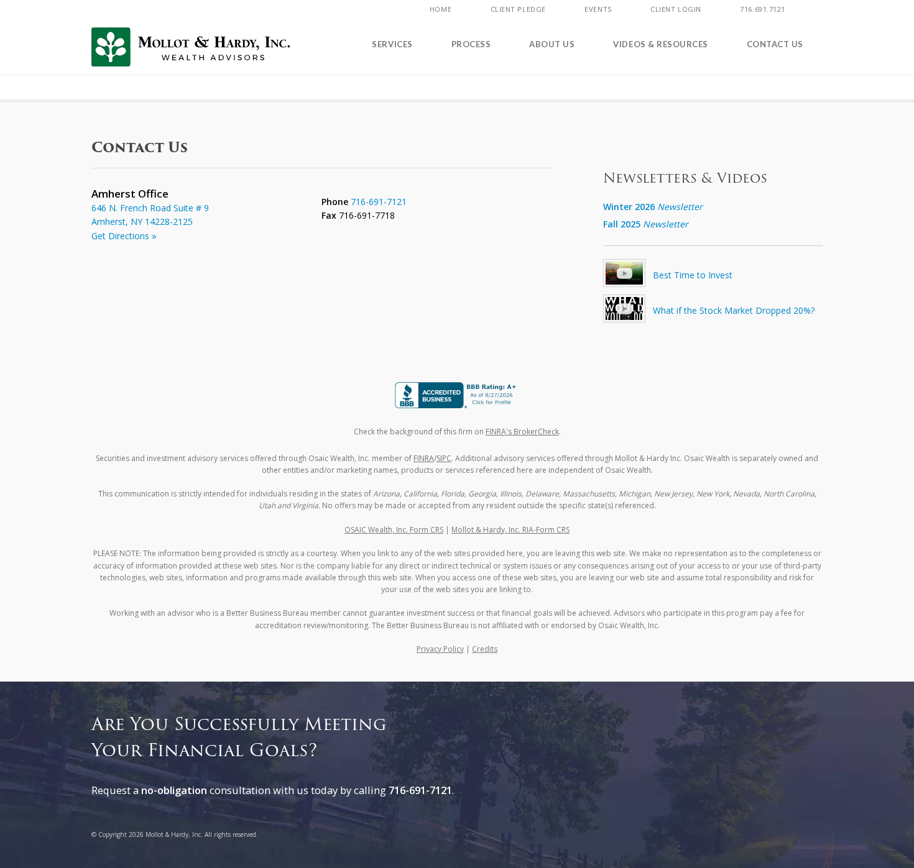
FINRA (423, 458)
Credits (484, 649)
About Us (552, 44)
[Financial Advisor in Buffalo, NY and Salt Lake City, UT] (190, 46)
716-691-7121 (379, 202)
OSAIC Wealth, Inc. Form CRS (393, 529)
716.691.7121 (762, 9)
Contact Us (775, 44)
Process (471, 44)
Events (597, 9)
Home (440, 9)
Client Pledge (518, 9)
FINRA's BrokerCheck (522, 431)
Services (392, 44)
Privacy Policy (440, 649)
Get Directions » (124, 236)
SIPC (443, 458)
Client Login (675, 9)
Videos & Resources (660, 44)
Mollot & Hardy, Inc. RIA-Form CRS (510, 529)
